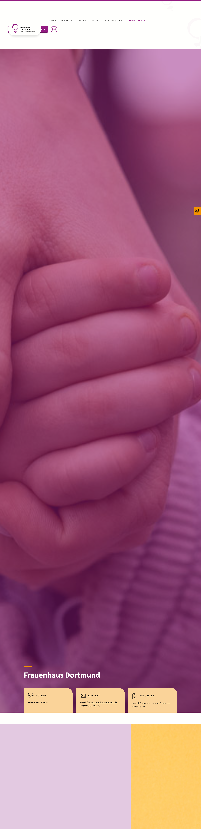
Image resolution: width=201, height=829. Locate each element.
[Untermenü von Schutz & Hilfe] (76, 20)
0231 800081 (42, 702)
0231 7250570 (94, 705)
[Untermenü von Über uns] (89, 20)
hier (143, 706)
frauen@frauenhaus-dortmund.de (102, 702)
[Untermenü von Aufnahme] (58, 20)
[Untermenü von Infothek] (101, 20)
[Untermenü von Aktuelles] (115, 20)
